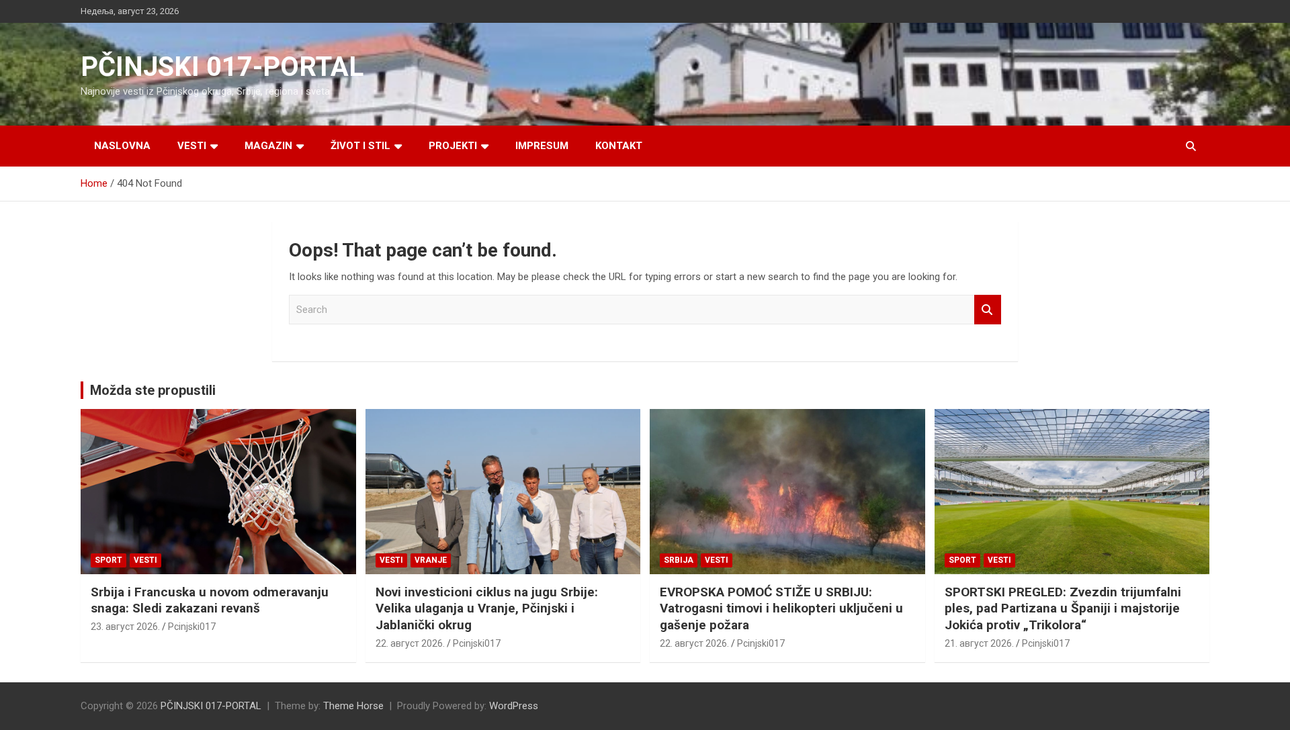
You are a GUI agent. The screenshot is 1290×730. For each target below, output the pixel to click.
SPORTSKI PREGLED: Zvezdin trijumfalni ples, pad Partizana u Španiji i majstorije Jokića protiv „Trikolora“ (1063, 608)
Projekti (453, 146)
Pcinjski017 (192, 626)
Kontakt (618, 146)
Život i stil (360, 146)
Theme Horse (353, 706)
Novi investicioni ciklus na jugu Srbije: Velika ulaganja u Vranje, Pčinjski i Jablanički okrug (487, 608)
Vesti (191, 146)
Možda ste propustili (153, 390)
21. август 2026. (979, 643)
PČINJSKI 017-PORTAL (222, 67)
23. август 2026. (125, 626)
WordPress (513, 706)
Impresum (541, 146)
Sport (108, 560)
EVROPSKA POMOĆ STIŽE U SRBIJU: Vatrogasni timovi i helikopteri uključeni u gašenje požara (781, 608)
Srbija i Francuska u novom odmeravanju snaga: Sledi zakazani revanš (210, 600)
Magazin (268, 146)
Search (987, 310)
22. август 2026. (410, 643)
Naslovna (122, 146)
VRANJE (431, 560)
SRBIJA (678, 560)
